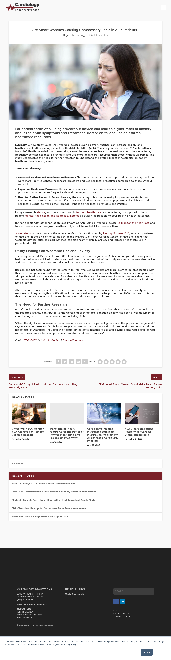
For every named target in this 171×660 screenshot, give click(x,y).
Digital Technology (74, 35)
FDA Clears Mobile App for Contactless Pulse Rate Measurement (49, 508)
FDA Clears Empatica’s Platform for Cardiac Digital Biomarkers (139, 431)
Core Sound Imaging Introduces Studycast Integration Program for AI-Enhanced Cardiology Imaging (102, 434)
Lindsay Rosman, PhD (116, 233)
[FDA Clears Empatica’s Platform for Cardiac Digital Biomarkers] (142, 413)
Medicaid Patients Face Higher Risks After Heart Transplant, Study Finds (53, 500)
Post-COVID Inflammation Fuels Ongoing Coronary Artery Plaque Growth (54, 491)
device (41, 212)
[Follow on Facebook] (116, 601)
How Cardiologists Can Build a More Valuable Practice (43, 483)
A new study (23, 233)
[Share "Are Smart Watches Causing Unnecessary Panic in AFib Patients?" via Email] (78, 361)
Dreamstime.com (73, 340)
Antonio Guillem (50, 340)
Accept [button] (147, 652)
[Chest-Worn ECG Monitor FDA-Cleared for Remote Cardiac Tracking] (29, 413)
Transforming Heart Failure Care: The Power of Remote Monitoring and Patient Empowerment (67, 433)
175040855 (30, 340)
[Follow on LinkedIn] (122, 601)
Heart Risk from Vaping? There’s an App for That (40, 516)
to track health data (88, 212)
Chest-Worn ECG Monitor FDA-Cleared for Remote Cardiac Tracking (28, 431)
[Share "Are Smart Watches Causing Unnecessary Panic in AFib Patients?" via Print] (85, 361)
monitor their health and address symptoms (52, 216)
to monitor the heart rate (133, 223)
